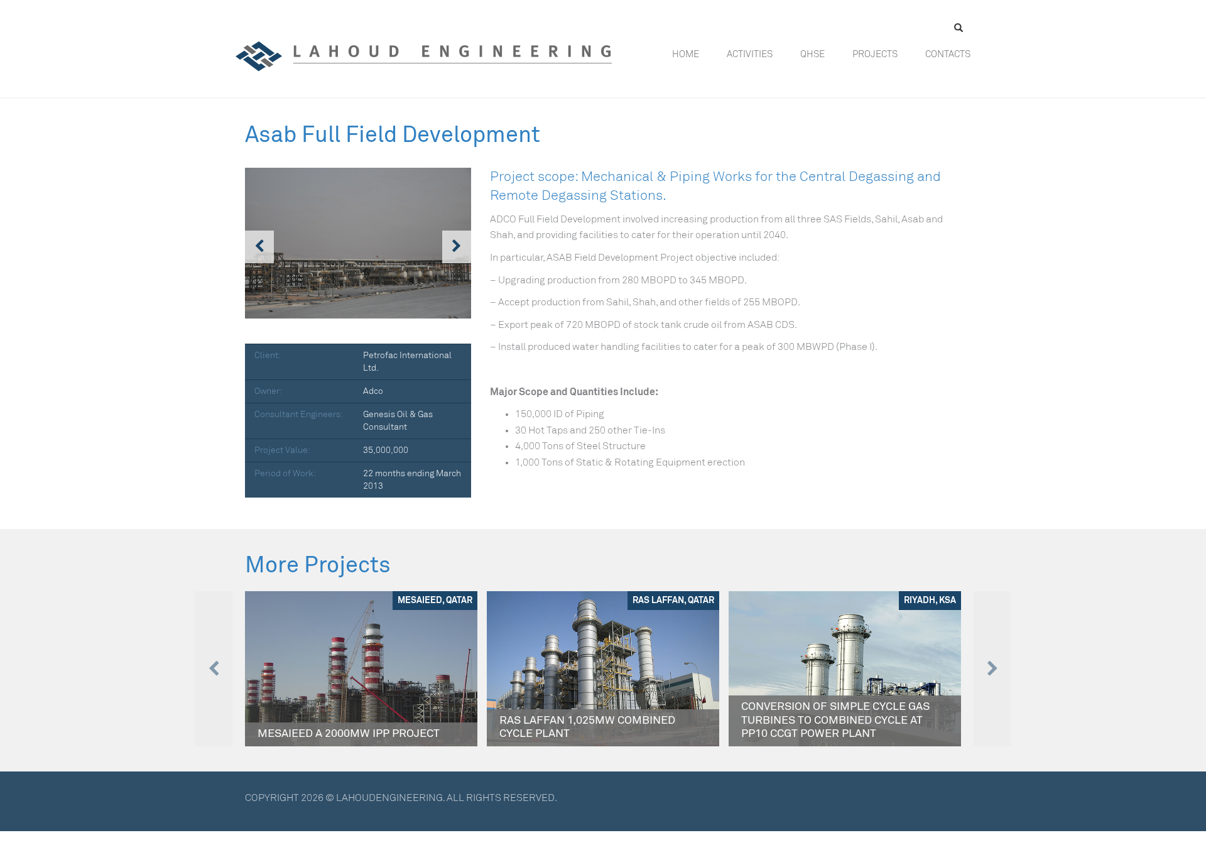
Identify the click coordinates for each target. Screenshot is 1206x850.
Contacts (947, 54)
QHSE (812, 54)
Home (685, 54)
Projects (875, 54)
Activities (750, 54)
